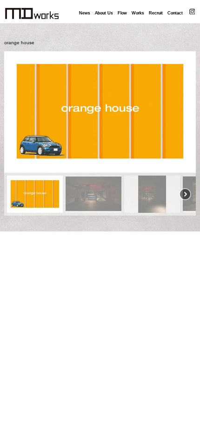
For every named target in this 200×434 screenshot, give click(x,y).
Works (138, 13)
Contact (175, 13)
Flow (122, 13)
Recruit (156, 13)
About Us (104, 13)
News (84, 13)
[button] (15, 111)
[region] (100, 133)
